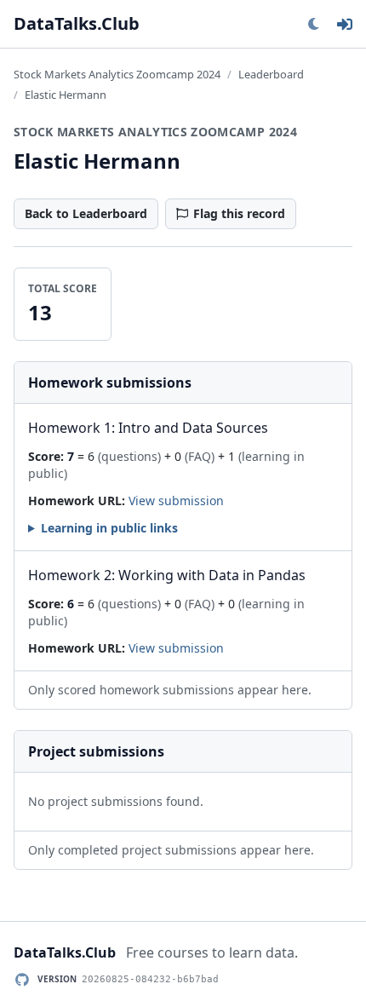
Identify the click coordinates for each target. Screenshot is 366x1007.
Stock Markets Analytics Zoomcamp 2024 (117, 74)
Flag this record (239, 213)
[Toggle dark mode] (313, 23)
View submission (176, 500)
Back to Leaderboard (86, 213)
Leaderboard (271, 74)
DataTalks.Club (77, 23)
